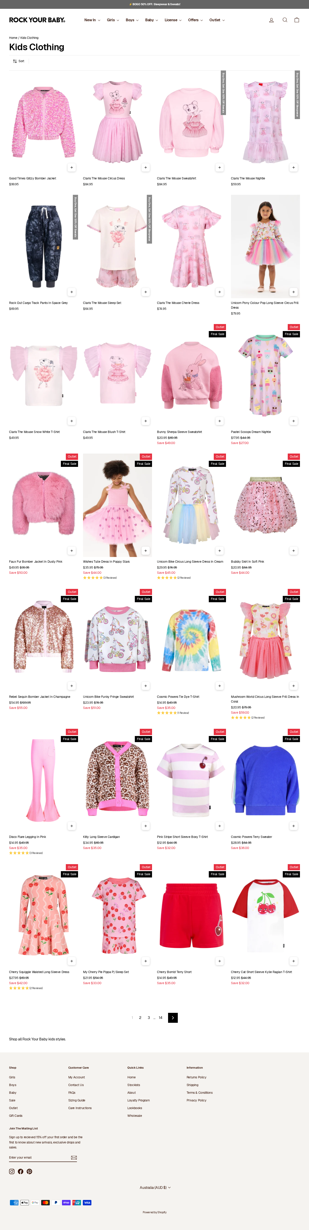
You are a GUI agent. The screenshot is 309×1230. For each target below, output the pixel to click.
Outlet (215, 20)
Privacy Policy (196, 1100)
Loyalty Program (138, 1100)
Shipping (192, 1085)
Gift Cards (15, 1116)
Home (13, 38)
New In (90, 20)
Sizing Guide (76, 1100)
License (171, 20)
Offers (193, 20)
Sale (12, 1100)
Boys (130, 20)
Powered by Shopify (154, 1212)
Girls (111, 20)
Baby (149, 20)
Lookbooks (134, 1108)
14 (160, 1017)
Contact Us (76, 1085)
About (131, 1093)
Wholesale (134, 1116)
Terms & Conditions (200, 1093)
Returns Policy (196, 1077)
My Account (76, 1077)
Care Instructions (80, 1108)
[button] (297, 20)
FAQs (71, 1093)
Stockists (133, 1085)
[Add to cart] (72, 167)
